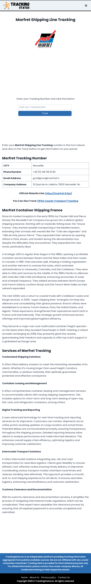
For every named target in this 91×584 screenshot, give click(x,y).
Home (24, 577)
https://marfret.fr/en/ (58, 193)
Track (45, 113)
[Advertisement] (45, 69)
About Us (34, 577)
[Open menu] (86, 5)
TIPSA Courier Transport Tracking (57, 201)
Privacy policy (48, 577)
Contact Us (64, 577)
